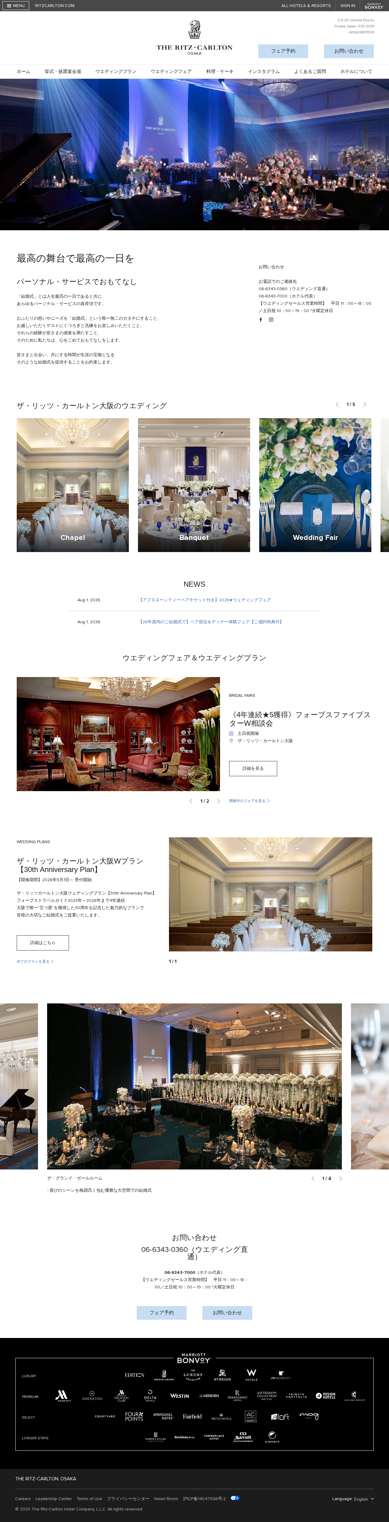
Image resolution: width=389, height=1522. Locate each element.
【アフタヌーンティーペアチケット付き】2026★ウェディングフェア (204, 600)
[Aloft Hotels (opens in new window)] (280, 1416)
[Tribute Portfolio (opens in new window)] (296, 1395)
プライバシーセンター (128, 1498)
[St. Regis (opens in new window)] (222, 1375)
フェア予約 (283, 51)
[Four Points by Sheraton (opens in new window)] (134, 1416)
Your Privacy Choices (260, 1498)
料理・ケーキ (220, 71)
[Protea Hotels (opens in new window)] (221, 1416)
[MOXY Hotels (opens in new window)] (309, 1416)
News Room (166, 1498)
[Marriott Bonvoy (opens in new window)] (194, 1362)
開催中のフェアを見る (247, 801)
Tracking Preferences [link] (306, 1498)
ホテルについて (356, 71)
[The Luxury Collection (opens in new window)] (193, 1375)
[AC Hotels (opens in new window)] (251, 1416)
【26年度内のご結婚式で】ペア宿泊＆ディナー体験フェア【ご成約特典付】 (211, 621)
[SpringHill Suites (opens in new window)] (163, 1416)
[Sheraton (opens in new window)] (92, 1395)
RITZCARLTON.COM (54, 5)
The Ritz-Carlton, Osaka (45, 1479)
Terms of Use (89, 1498)
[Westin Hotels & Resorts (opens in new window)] (179, 1395)
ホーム (23, 71)
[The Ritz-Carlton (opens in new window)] (164, 1375)
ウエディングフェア (171, 71)
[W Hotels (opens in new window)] (251, 1375)
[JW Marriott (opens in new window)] (280, 1375)
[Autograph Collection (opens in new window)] (267, 1395)
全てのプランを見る (33, 961)
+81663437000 (361, 32)
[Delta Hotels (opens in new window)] (150, 1395)
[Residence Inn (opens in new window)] (184, 1437)
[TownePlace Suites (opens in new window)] (213, 1437)
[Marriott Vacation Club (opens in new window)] (121, 1395)
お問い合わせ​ (348, 51)
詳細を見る (253, 768)
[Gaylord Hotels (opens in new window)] (354, 1395)
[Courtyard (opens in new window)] (105, 1416)
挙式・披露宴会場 (63, 71)
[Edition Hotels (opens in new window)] (134, 1375)
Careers (23, 1498)
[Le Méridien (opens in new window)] (208, 1395)
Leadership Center (54, 1498)
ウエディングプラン (115, 71)
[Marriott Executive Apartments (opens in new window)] (243, 1437)
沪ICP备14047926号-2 (204, 1498)
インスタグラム (264, 71)
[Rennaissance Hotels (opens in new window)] (237, 1395)
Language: (342, 1498)
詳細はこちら (43, 943)
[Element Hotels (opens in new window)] (272, 1437)
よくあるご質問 (310, 71)
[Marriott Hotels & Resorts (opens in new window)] (62, 1395)
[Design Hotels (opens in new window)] (325, 1395)
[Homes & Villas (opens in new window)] (155, 1437)
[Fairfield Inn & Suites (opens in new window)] (192, 1416)
